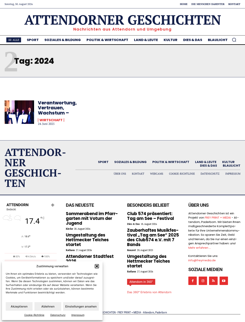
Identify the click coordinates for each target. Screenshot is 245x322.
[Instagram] (203, 281)
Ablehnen (48, 306)
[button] (97, 266)
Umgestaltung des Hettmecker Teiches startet (87, 240)
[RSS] (213, 281)
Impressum (77, 314)
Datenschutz (57, 314)
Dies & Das (133, 224)
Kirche (69, 228)
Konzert (131, 250)
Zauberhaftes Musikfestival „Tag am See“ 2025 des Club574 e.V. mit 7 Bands (153, 237)
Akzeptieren (19, 306)
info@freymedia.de (202, 260)
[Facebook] (192, 281)
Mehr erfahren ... (199, 248)
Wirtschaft (51, 120)
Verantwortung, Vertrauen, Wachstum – (57, 108)
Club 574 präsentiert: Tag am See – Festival (150, 216)
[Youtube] (224, 281)
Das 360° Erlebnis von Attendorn (149, 292)
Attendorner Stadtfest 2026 (90, 258)
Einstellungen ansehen (81, 306)
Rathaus (70, 250)
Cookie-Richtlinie (34, 314)
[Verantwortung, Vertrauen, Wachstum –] (19, 112)
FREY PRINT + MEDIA (218, 217)
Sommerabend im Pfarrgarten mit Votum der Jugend (92, 218)
